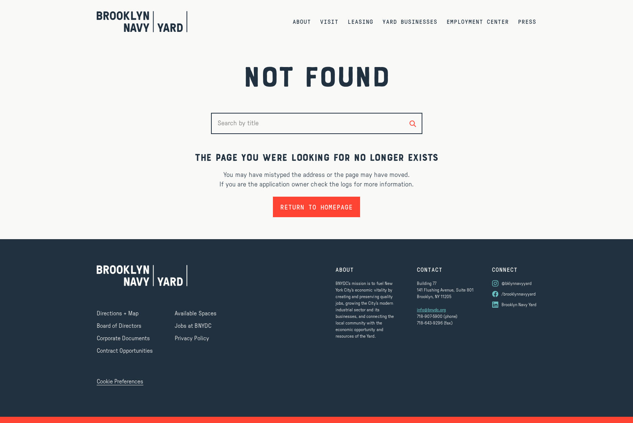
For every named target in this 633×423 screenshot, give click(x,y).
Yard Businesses (409, 21)
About (302, 21)
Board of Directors (119, 326)
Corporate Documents (123, 338)
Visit (329, 21)
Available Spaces (195, 313)
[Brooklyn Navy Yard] (142, 21)
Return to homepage (316, 207)
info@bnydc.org (431, 310)
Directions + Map (117, 313)
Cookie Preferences (120, 382)
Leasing (360, 21)
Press (527, 21)
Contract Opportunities (125, 351)
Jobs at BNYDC (193, 326)
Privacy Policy (192, 338)
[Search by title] (413, 123)
